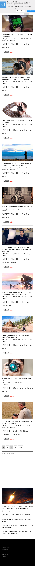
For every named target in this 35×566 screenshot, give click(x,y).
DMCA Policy (5, 554)
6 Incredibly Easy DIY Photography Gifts (17, 206)
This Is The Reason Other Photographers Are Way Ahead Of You (17, 422)
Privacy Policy (5, 547)
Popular (5, 383)
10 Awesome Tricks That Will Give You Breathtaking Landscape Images (16, 164)
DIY (4, 209)
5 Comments (5, 384)
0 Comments (11, 169)
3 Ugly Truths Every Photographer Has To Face (17, 379)
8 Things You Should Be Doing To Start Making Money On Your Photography (16, 78)
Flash (4, 426)
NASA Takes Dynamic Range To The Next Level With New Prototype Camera (17, 507)
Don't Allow (20, 11)
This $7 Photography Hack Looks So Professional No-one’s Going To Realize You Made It (16, 249)
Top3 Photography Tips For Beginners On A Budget (17, 121)
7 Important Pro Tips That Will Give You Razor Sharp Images (17, 336)
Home (3, 545)
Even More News (7, 484)
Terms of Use (5, 549)
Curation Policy (6, 552)
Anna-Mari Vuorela (24, 82)
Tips (4, 39)
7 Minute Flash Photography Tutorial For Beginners (17, 35)
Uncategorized (9, 39)
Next (20, 447)
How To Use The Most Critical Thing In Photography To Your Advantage (16, 293)
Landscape (6, 168)
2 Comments (11, 40)
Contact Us (4, 556)
